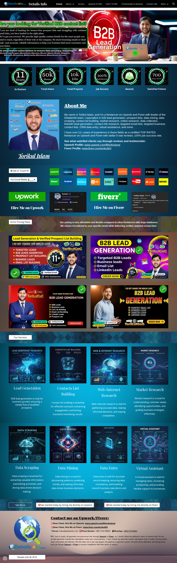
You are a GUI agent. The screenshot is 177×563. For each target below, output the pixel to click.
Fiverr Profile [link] (112, 3)
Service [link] (81, 3)
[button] (173, 4)
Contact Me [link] (151, 3)
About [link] (68, 3)
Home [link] (59, 3)
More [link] (163, 3)
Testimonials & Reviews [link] (132, 3)
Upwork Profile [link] (95, 3)
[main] (20, 89)
